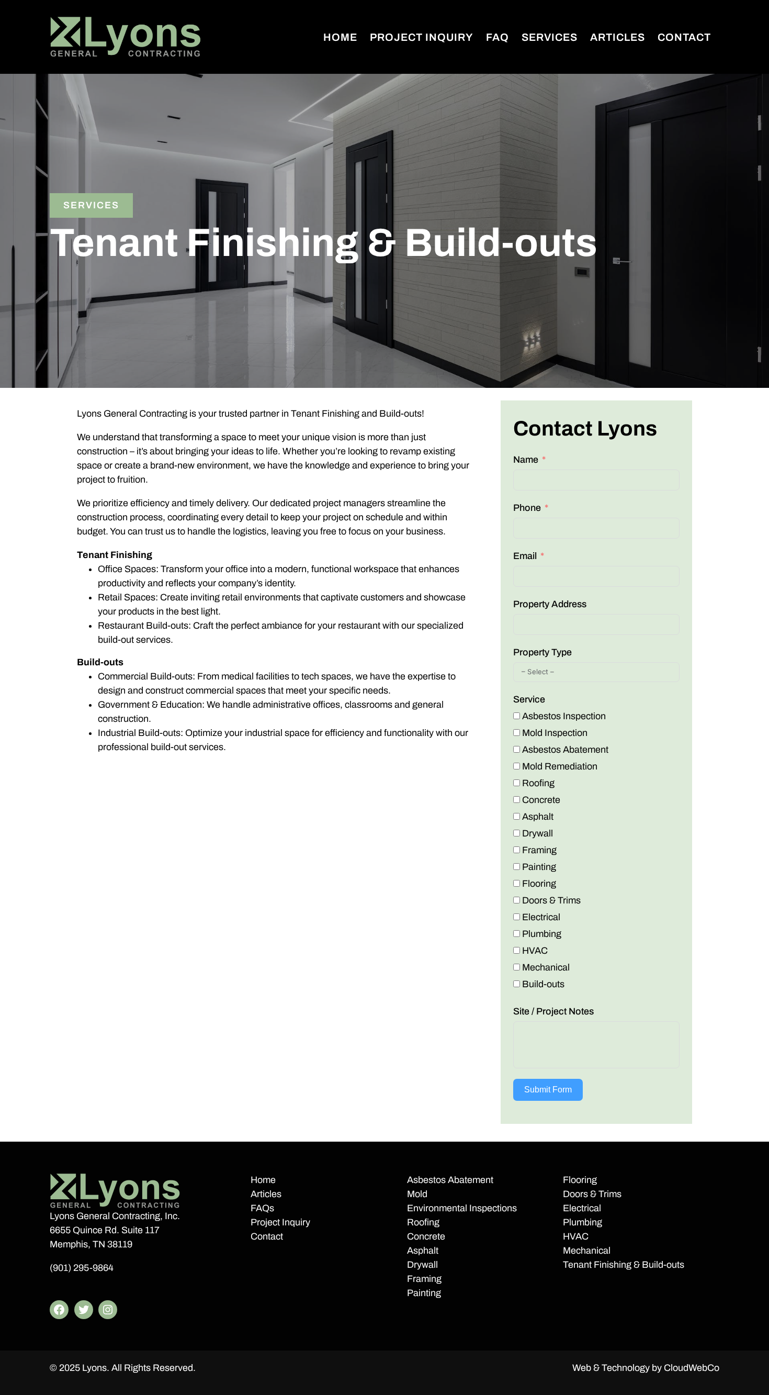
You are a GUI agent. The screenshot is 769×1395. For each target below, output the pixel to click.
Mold (417, 1194)
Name (525, 459)
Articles (266, 1194)
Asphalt (422, 1250)
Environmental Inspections (462, 1208)
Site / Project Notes (553, 1011)
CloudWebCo (691, 1368)
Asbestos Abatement (450, 1180)
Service (529, 699)
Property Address (549, 604)
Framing (424, 1279)
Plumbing (582, 1222)
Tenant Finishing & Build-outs (623, 1264)
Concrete (426, 1236)
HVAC (576, 1236)
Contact (267, 1236)
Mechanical (586, 1250)
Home (263, 1180)
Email (525, 556)
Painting (424, 1293)
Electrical (582, 1208)
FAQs (262, 1208)
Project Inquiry (280, 1222)
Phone (527, 508)
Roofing (423, 1222)
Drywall (422, 1264)
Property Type (542, 652)
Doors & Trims (592, 1194)
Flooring (580, 1180)
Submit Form (548, 1089)
